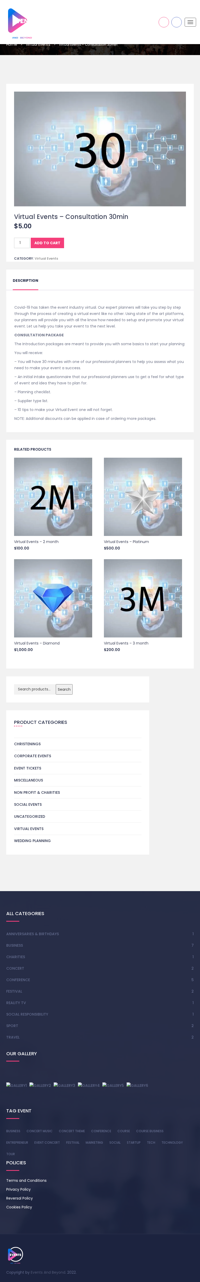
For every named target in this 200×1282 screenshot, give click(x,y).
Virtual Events (38, 44)
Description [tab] (25, 280)
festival (72, 1142)
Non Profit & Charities (37, 792)
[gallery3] (64, 1085)
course (123, 1131)
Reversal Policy (19, 1198)
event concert (47, 1142)
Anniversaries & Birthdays (32, 934)
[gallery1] (16, 1085)
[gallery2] (40, 1085)
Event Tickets (27, 768)
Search (64, 689)
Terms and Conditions (26, 1180)
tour (10, 1154)
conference (101, 1131)
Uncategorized (29, 816)
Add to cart (47, 243)
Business (14, 945)
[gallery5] (113, 1085)
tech (151, 1142)
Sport (12, 1025)
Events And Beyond (48, 1272)
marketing (94, 1142)
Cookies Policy (19, 1207)
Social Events (28, 804)
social (115, 1142)
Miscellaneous (28, 780)
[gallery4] (89, 1085)
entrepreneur (17, 1142)
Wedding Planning (32, 840)
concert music (40, 1131)
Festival (14, 991)
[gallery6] (137, 1085)
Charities (15, 956)
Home (11, 44)
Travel (13, 1037)
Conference (18, 979)
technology (172, 1142)
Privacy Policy (18, 1189)
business (13, 1131)
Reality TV (16, 1002)
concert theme (72, 1131)
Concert (15, 968)
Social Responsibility (27, 1014)
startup (134, 1142)
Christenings (27, 744)
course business (150, 1131)
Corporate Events (32, 756)
